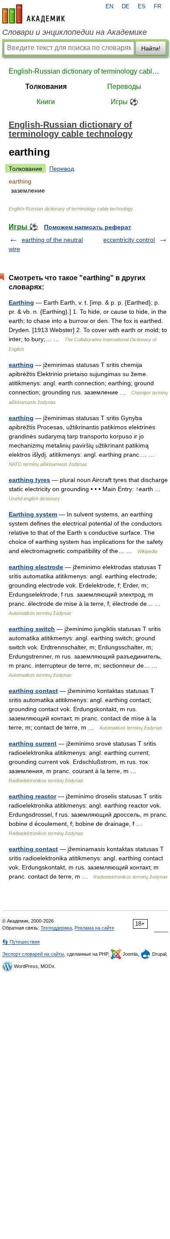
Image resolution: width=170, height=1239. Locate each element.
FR (157, 6)
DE (125, 6)
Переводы (124, 86)
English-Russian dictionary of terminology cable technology (85, 71)
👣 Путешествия (21, 941)
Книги (46, 101)
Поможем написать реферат (87, 227)
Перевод (61, 168)
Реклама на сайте (94, 927)
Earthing (21, 302)
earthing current (33, 743)
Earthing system (33, 514)
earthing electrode (36, 566)
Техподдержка (56, 927)
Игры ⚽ (124, 101)
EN (109, 6)
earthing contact (33, 690)
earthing (21, 364)
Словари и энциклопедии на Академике (74, 32)
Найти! (150, 48)
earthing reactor (32, 796)
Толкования (46, 86)
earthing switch (32, 628)
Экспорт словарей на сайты (33, 954)
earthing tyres (29, 479)
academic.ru (33, 14)
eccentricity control (129, 239)
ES (142, 6)
